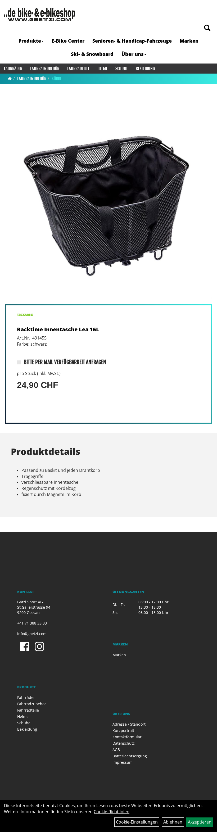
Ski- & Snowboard (92, 54)
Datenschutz (123, 743)
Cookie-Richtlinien (111, 812)
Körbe (57, 78)
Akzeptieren (199, 822)
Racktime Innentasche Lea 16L (58, 329)
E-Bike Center (68, 41)
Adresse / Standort (129, 724)
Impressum (122, 762)
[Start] (10, 78)
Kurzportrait (123, 730)
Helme (102, 68)
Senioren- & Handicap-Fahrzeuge (132, 41)
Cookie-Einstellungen (137, 822)
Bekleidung (145, 68)
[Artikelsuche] (207, 28)
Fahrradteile (78, 68)
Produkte (30, 41)
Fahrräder (13, 68)
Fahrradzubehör (44, 68)
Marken (189, 41)
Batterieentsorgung (129, 755)
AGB (116, 749)
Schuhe (121, 68)
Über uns (132, 54)
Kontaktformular (127, 736)
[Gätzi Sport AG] (39, 14)
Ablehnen (172, 822)
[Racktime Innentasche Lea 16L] (108, 200)
